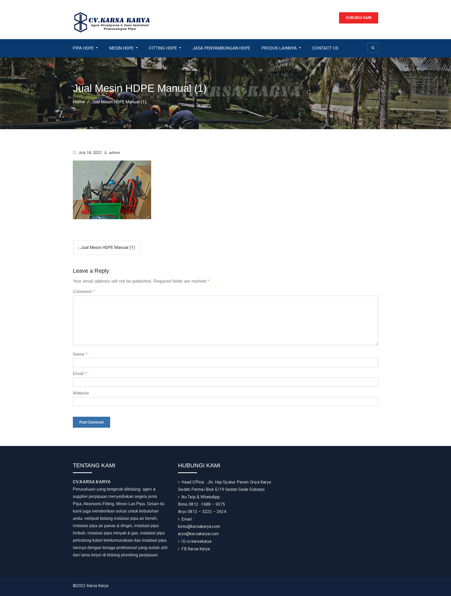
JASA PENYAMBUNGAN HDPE (221, 48)
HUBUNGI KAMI (359, 17)
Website (81, 393)
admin (114, 152)
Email (80, 373)
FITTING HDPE (163, 48)
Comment (84, 291)
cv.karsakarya (199, 541)
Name (80, 354)
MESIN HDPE (121, 48)
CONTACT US (325, 48)
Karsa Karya (199, 548)
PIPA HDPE (83, 48)
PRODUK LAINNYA (279, 48)
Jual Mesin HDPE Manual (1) (107, 247)
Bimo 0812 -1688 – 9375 (201, 504)
